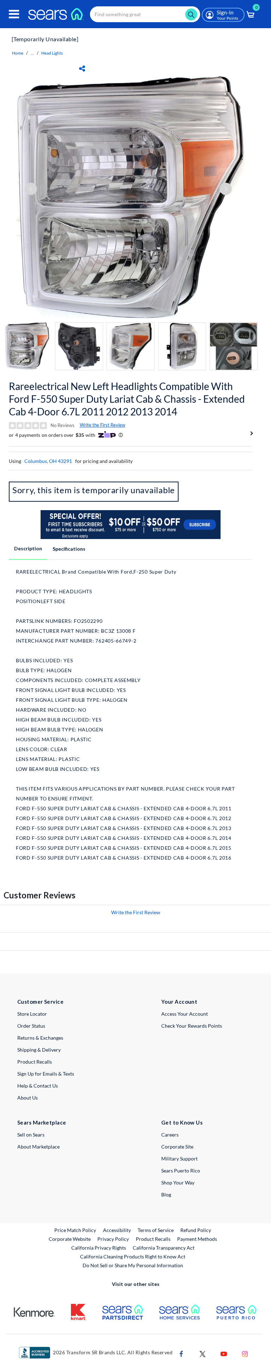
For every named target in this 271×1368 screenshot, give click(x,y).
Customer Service (40, 1001)
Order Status (31, 1026)
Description (28, 548)
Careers (170, 1135)
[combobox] (145, 14)
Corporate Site (177, 1147)
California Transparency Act (163, 1248)
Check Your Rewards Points (191, 1026)
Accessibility (117, 1230)
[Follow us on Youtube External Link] (224, 1353)
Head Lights (52, 53)
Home (17, 53)
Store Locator (32, 1014)
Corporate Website (70, 1239)
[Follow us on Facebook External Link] (181, 1353)
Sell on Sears (30, 1135)
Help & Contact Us (37, 1086)
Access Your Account (184, 1014)
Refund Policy (195, 1230)
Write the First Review (102, 425)
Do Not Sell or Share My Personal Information (133, 1265)
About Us (27, 1098)
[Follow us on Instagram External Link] (245, 1353)
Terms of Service (156, 1230)
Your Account (179, 1001)
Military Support (179, 1159)
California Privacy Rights (98, 1248)
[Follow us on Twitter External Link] (202, 1353)
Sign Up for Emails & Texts (45, 1074)
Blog (166, 1194)
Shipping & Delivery (39, 1050)
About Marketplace (38, 1147)
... (32, 53)
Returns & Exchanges (40, 1038)
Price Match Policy (75, 1230)
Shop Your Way (177, 1183)
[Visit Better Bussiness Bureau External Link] (34, 1352)
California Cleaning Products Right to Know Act (132, 1256)
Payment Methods (197, 1239)
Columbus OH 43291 (48, 461)
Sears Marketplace (41, 1122)
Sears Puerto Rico (180, 1171)
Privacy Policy (113, 1239)
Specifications (69, 549)
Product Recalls (34, 1062)
